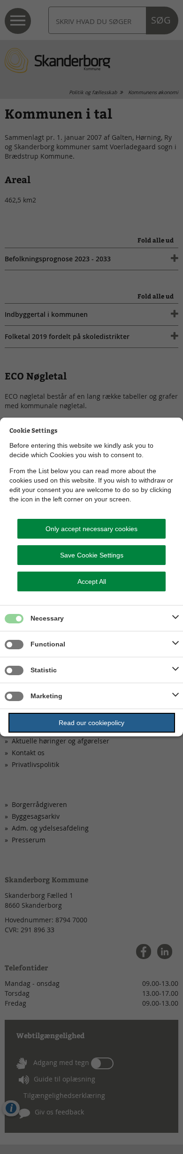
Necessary (47, 618)
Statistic (43, 670)
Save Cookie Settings (91, 555)
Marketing (46, 696)
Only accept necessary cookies (91, 529)
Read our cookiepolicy (91, 722)
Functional (47, 644)
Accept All (91, 581)
